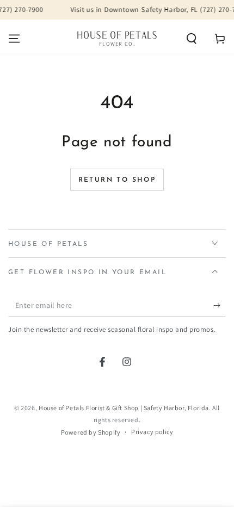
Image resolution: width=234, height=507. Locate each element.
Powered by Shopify (91, 432)
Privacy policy (152, 432)
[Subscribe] (219, 306)
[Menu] (14, 38)
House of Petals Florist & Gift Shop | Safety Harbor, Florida (124, 408)
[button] (191, 38)
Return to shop (117, 180)
